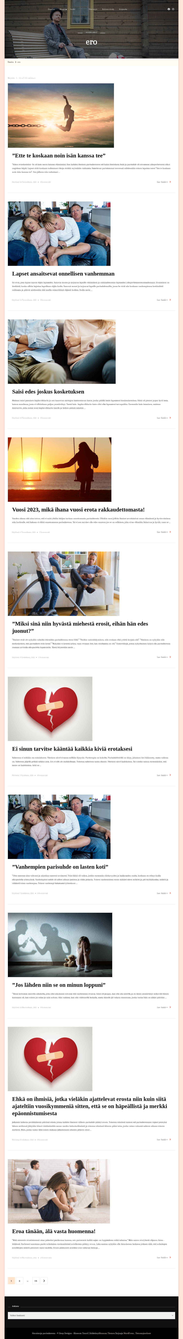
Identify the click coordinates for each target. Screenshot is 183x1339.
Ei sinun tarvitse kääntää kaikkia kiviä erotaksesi (72, 749)
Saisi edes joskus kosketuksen (48, 391)
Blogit (62, 9)
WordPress (129, 1333)
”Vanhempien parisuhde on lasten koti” (60, 867)
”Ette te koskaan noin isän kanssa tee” (59, 155)
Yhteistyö (93, 9)
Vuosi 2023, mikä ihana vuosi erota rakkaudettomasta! (78, 509)
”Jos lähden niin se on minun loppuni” (59, 985)
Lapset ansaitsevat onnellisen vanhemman (63, 273)
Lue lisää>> (162, 182)
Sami (72, 9)
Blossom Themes (107, 1333)
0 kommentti (45, 182)
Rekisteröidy (108, 9)
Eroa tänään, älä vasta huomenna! (54, 1231)
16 (36, 1280)
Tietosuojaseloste (143, 1333)
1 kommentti (44, 532)
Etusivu (51, 9)
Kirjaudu (123, 9)
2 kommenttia (46, 1258)
